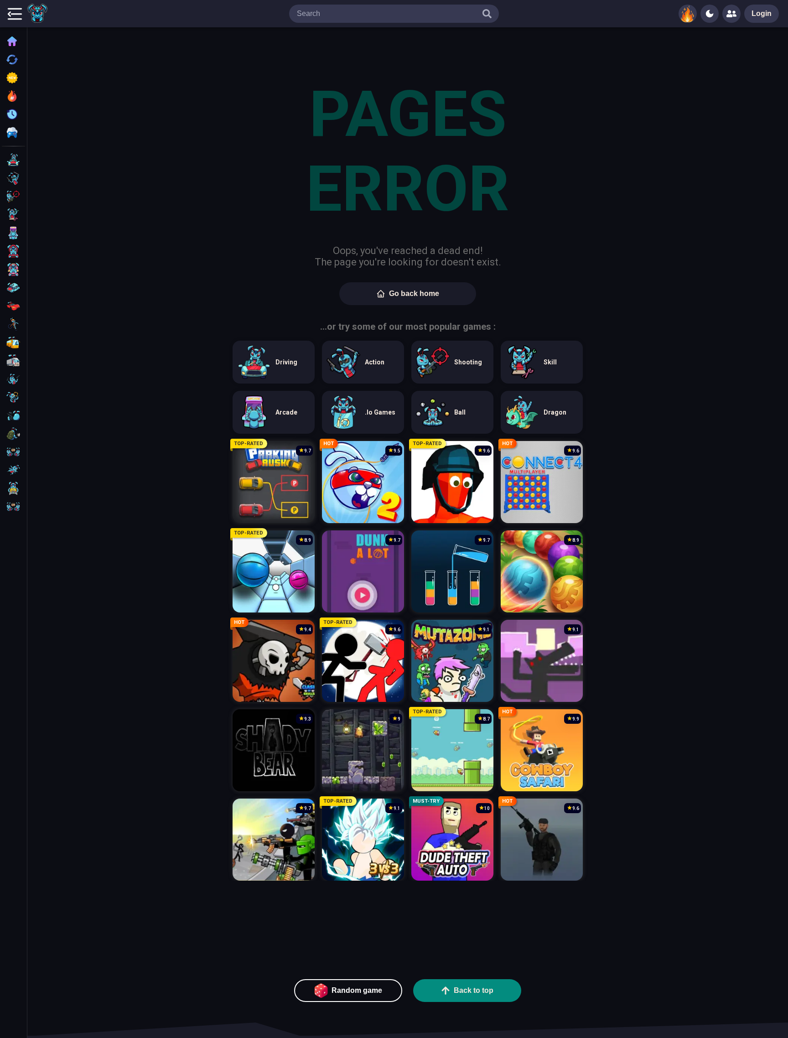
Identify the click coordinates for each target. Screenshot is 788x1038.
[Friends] (731, 14)
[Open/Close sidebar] (15, 14)
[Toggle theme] (709, 14)
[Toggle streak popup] (688, 14)
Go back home (414, 293)
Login (762, 13)
